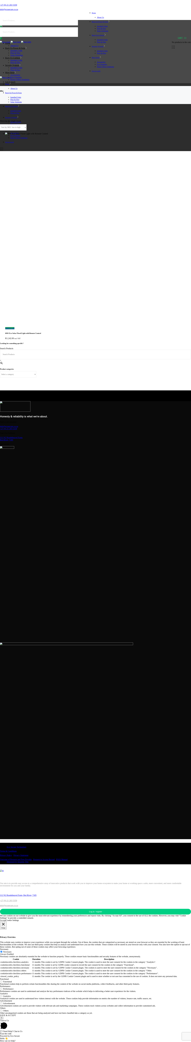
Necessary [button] (4, 949)
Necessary (7, 952)
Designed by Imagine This (17, 862)
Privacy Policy (6, 855)
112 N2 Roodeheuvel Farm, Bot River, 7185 (11, 438)
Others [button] (2, 1008)
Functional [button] (4, 979)
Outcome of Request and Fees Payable (16, 859)
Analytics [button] (4, 993)
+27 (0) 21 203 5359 (8, 429)
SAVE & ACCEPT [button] (8, 1015)
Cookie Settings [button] (12, 920)
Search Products (6, 348)
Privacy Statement (21, 855)
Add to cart (9, 328)
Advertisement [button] (6, 1001)
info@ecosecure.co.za (9, 426)
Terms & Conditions (8, 851)
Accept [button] (3, 920)
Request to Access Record (44, 859)
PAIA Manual (62, 859)
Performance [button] (5, 986)
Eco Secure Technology (16, 847)
